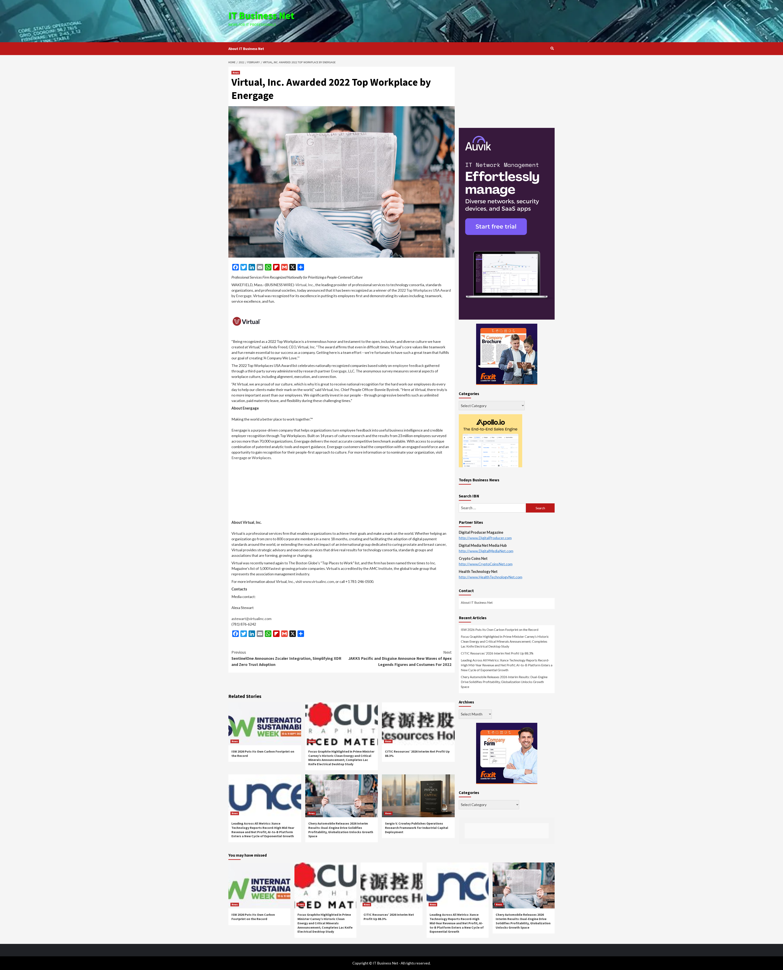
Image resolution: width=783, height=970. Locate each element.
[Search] (552, 48)
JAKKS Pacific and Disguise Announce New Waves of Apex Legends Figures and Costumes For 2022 (400, 658)
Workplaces (261, 457)
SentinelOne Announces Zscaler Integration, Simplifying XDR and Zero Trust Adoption (286, 658)
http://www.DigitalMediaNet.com (486, 551)
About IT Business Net (246, 48)
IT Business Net (261, 15)
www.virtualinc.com (318, 581)
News (236, 72)
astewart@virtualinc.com (251, 618)
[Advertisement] (446, 20)
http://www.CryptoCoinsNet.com (485, 564)
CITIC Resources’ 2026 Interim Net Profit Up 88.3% (497, 653)
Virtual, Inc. (305, 284)
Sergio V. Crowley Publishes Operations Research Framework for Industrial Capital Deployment (416, 827)
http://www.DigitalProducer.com (485, 538)
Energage (244, 295)
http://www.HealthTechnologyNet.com (490, 577)
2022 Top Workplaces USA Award (424, 290)
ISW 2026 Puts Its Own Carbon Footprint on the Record (499, 630)
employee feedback (408, 365)
